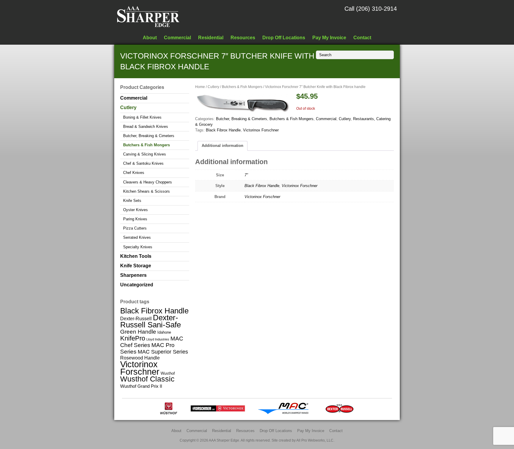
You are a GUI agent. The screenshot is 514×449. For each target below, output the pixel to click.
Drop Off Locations (283, 37)
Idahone (164, 332)
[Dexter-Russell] (339, 413)
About (150, 37)
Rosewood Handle (140, 357)
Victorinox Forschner (261, 130)
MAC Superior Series (163, 352)
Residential (210, 37)
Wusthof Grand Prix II (141, 386)
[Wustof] (168, 413)
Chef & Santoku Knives (143, 163)
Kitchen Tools (135, 256)
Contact (362, 37)
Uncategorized (136, 284)
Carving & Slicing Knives (144, 154)
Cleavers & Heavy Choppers (147, 182)
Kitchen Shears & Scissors (146, 191)
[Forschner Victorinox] (217, 413)
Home (200, 87)
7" (246, 175)
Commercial (177, 37)
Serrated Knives (137, 237)
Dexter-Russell (136, 318)
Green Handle (138, 332)
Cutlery (213, 87)
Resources (243, 37)
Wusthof (168, 373)
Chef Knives (133, 172)
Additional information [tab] (222, 145)
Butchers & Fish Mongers (242, 87)
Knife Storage (135, 265)
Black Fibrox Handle (223, 130)
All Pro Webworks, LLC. (315, 440)
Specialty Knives (137, 247)
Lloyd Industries (157, 339)
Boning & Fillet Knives (142, 117)
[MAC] (285, 413)
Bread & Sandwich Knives (145, 126)
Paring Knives (135, 219)
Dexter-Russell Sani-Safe (150, 321)
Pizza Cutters (135, 228)
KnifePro (132, 338)
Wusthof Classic (147, 379)
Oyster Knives (135, 210)
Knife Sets (132, 200)
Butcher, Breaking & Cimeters (241, 119)
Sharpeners (133, 275)
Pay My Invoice (329, 37)
